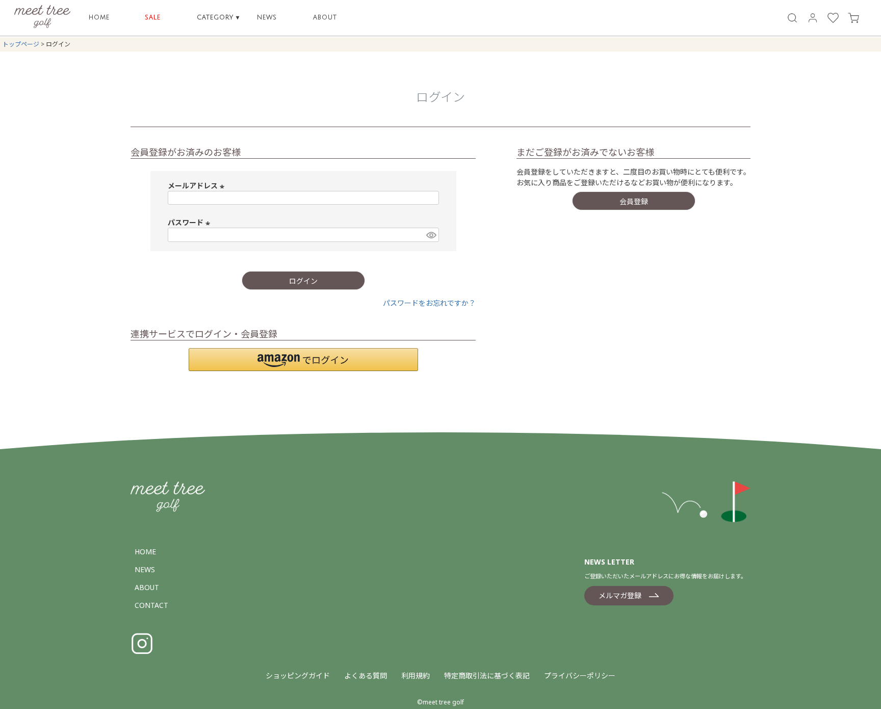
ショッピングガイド (298, 675)
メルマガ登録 (620, 595)
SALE (153, 17)
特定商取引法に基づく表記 (487, 675)
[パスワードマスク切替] (431, 234)
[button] (303, 359)
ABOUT (325, 17)
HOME (99, 17)
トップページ (21, 44)
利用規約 (415, 675)
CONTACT (151, 605)
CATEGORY (218, 17)
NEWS (267, 17)
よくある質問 (365, 675)
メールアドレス (197, 185)
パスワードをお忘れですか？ (429, 303)
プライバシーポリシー (579, 675)
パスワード (190, 222)
